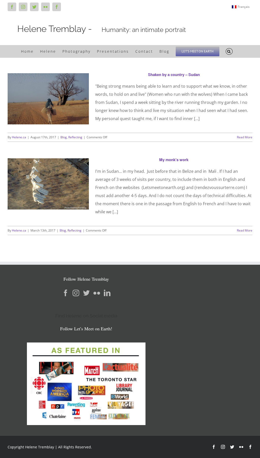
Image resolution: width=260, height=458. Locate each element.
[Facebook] (65, 293)
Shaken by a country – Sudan (174, 74)
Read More (244, 137)
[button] (229, 51)
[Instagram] (76, 293)
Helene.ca (19, 137)
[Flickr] (96, 293)
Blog (63, 137)
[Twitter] (86, 293)
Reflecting (75, 137)
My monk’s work (173, 159)
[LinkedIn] (107, 293)
